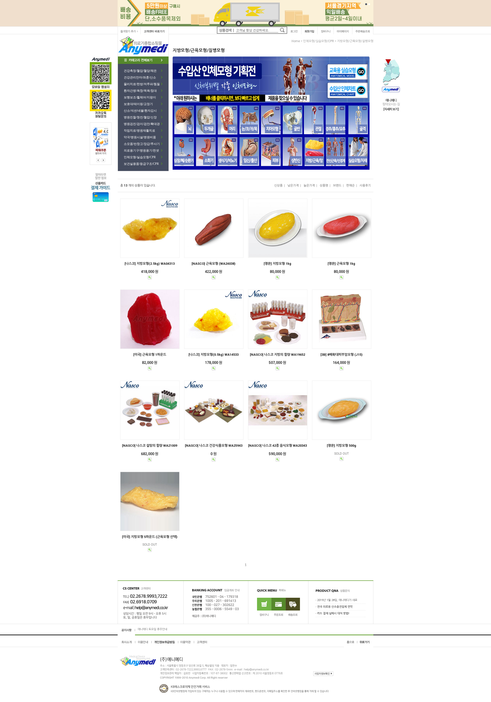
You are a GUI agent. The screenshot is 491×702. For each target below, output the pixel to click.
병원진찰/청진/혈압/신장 (140, 117)
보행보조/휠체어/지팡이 (140, 97)
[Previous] (103, 160)
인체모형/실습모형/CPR (140, 157)
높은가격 (309, 185)
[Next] (98, 160)
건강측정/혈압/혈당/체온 (140, 71)
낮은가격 (293, 185)
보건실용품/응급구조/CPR (141, 164)
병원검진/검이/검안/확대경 (142, 124)
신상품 (278, 185)
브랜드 (337, 185)
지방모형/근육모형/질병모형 (355, 41)
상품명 (324, 185)
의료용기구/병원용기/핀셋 (141, 150)
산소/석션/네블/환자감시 (140, 110)
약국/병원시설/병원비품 (140, 137)
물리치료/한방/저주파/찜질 (142, 84)
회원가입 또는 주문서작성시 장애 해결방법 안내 (165, 629)
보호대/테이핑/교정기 (138, 104)
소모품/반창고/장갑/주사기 (142, 144)
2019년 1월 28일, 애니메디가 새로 (337, 600)
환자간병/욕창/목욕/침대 (140, 91)
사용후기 (365, 185)
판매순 (350, 185)
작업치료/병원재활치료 (139, 130)
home (296, 41)
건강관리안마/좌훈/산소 (140, 77)
